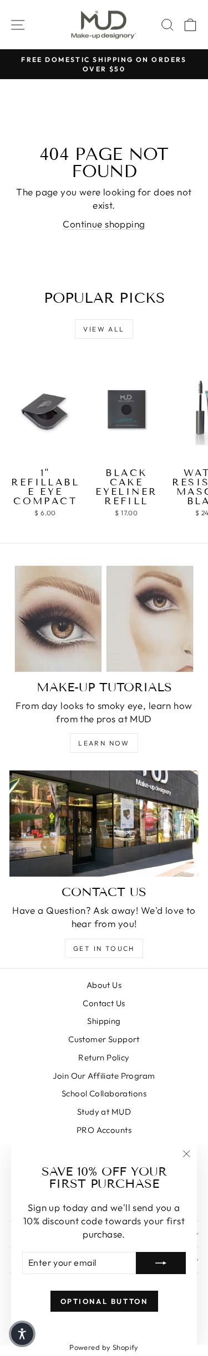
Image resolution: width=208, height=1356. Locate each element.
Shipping (103, 1021)
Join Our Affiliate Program (104, 1075)
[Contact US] (104, 823)
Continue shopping (104, 224)
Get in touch (104, 948)
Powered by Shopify (104, 1347)
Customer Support (104, 1039)
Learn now (104, 743)
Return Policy (104, 1057)
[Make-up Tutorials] (104, 619)
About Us (104, 985)
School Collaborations (104, 1093)
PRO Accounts (104, 1130)
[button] (22, 1334)
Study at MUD (104, 1111)
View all (103, 329)
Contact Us (104, 1003)
